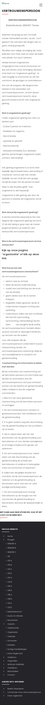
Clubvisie (11, 636)
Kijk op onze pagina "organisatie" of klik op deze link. (20, 254)
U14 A (10, 577)
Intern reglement (15, 695)
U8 (9, 556)
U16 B (10, 590)
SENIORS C (12, 552)
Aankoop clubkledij (16, 664)
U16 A (10, 586)
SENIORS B (12, 548)
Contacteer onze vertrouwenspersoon (24, 692)
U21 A (10, 603)
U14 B (10, 582)
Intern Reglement (15, 653)
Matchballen (13, 671)
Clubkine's (12, 657)
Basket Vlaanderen (16, 688)
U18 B (10, 599)
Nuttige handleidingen (17, 649)
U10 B (10, 565)
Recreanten (13, 620)
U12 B (10, 573)
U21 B (10, 607)
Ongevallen (13, 661)
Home (10, 536)
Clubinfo (11, 624)
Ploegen (11, 539)
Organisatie (13, 632)
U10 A (10, 560)
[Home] (5, 3)
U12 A (10, 569)
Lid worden (12, 640)
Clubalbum (12, 668)
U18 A (10, 594)
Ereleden (11, 645)
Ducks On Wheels (15, 616)
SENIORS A (12, 543)
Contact (11, 675)
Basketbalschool (15, 611)
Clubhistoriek (13, 628)
